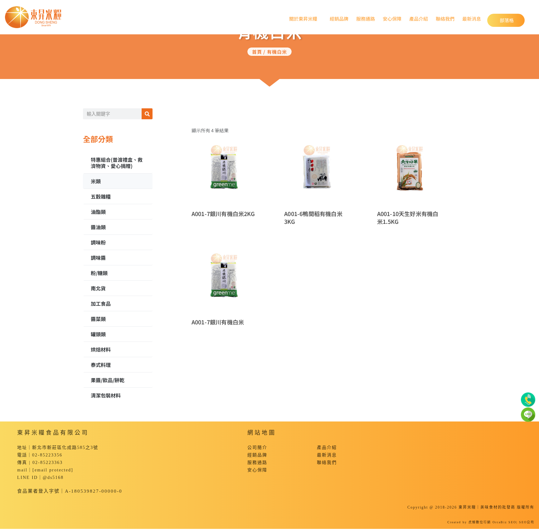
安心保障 (392, 18)
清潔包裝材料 (106, 395)
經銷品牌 (339, 18)
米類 (96, 181)
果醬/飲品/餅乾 (107, 380)
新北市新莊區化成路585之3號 (65, 447)
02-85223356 (47, 455)
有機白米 (277, 51)
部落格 (512, 20)
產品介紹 (418, 18)
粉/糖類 (99, 273)
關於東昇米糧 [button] (301, 18)
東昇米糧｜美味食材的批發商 (487, 507)
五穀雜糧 (101, 196)
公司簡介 (257, 447)
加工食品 (101, 303)
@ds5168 (53, 477)
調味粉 (98, 242)
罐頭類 (98, 334)
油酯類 (98, 211)
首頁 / (259, 51)
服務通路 (365, 18)
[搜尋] (147, 113)
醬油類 (98, 227)
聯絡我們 (445, 18)
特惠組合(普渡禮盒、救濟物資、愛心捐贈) (117, 163)
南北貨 (98, 288)
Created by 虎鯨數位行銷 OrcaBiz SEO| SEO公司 (490, 522)
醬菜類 (98, 319)
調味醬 (98, 257)
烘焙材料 (101, 349)
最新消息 (471, 18)
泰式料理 (101, 364)
